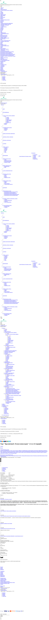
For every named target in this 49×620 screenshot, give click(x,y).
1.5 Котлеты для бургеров (10, 451)
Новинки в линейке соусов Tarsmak (6, 523)
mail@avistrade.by (4, 74)
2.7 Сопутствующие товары (10, 401)
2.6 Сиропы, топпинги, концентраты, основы (13, 395)
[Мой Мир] (3, 441)
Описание (4, 468)
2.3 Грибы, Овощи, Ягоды (10, 381)
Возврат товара (2, 580)
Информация (2, 576)
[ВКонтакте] (1, 441)
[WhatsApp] (7, 441)
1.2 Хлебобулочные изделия (10, 347)
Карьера (1, 573)
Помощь (1, 584)
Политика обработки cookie (4, 583)
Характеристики (5, 467)
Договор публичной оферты (5, 581)
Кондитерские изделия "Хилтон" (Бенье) (7, 455)
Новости (1, 572)
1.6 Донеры (16, 451)
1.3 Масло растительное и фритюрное (36, 450)
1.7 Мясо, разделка (9, 355)
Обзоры (1, 586)
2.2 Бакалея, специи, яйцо (10, 375)
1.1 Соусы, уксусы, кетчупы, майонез (12, 334)
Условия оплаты (3, 578)
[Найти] (1, 6)
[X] (5, 441)
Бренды (1, 568)
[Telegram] (10, 441)
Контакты (2, 574)
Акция (1, 450)
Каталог (5, 329)
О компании (6, 408)
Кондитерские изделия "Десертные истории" (32, 455)
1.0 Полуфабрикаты (6, 450)
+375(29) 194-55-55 (4, 71)
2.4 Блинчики (28, 452)
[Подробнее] (0, 506)
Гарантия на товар (3, 579)
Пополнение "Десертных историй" (6, 499)
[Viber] (6, 441)
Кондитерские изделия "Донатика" (19, 455)
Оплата (3, 470)
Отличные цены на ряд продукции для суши (7, 528)
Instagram (3, 77)
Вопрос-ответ (2, 575)
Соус (9, 336)
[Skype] (9, 441)
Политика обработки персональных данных (7, 582)
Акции (1, 567)
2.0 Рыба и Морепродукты (10, 370)
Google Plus (4, 423)
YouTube (3, 79)
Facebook (3, 76)
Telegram (3, 78)
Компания (2, 569)
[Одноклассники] (2, 441)
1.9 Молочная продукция (10, 364)
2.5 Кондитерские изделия (10, 388)
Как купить (4, 469)
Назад (8, 333)
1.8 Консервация (27, 451)
